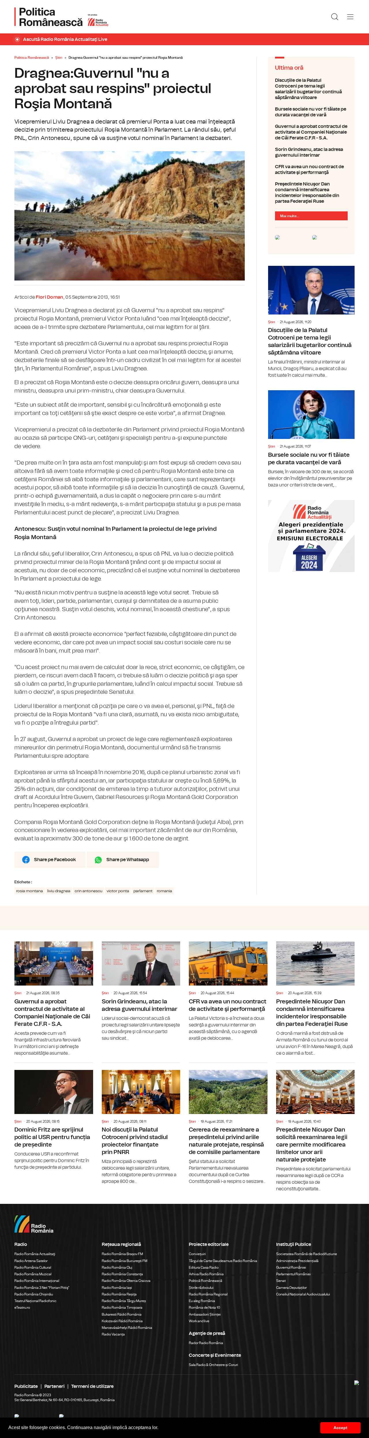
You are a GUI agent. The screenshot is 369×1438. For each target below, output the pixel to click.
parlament (143, 891)
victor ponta (118, 891)
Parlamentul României (293, 1274)
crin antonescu (88, 891)
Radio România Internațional (36, 1280)
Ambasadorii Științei (205, 1314)
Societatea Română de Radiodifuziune (306, 1254)
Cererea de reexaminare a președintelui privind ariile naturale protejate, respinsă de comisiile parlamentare (228, 1124)
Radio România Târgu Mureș (124, 1301)
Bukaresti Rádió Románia (122, 1314)
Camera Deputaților (291, 1287)
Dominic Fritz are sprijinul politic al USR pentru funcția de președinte (53, 1117)
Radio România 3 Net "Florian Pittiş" (41, 1287)
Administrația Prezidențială (297, 1261)
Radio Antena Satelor (31, 1261)
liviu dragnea (58, 891)
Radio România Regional (208, 1294)
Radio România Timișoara (122, 1307)
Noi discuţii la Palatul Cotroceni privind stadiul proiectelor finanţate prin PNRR (141, 1124)
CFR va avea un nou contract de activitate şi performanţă (311, 169)
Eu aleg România (202, 1301)
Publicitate (26, 1386)
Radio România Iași (117, 1287)
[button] (160, 1428)
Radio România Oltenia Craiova (126, 1280)
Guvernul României (291, 1267)
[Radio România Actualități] (61, 16)
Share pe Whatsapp (127, 859)
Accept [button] (340, 1427)
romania (164, 891)
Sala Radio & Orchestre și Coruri (213, 1365)
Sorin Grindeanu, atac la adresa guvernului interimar (311, 152)
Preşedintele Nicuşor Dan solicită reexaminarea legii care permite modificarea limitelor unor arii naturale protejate (315, 1128)
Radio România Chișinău (33, 1294)
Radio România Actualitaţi (34, 1254)
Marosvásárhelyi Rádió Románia (127, 1327)
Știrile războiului (201, 1287)
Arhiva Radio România (206, 1274)
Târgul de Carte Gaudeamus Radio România (223, 1261)
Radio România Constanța (122, 1274)
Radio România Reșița (119, 1294)
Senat (281, 1280)
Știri (58, 57)
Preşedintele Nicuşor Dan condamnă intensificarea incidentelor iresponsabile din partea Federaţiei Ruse (311, 192)
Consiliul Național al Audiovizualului (303, 1294)
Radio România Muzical (32, 1274)
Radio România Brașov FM (122, 1254)
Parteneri (54, 1386)
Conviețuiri (197, 1254)
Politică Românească (205, 1280)
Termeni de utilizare (92, 1386)
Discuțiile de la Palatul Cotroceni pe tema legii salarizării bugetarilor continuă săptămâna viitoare (311, 89)
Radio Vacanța (113, 1334)
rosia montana (29, 891)
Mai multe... (289, 216)
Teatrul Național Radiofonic (35, 1301)
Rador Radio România (206, 1343)
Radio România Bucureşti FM (124, 1261)
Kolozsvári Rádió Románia (122, 1321)
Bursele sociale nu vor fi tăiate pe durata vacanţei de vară (311, 112)
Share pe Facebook (55, 859)
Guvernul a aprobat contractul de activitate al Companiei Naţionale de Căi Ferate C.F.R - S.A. (311, 132)
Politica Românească (31, 57)
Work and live (199, 1321)
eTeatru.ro (22, 1307)
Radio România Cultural (32, 1267)
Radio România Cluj (117, 1267)
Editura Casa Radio (204, 1267)
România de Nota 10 (204, 1307)
